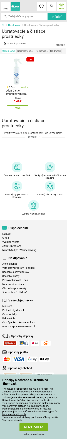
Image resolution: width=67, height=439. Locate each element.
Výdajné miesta (10, 242)
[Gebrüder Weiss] (46, 343)
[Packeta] (10, 343)
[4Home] (4, 25)
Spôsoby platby (10, 276)
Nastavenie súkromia (14, 414)
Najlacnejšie (42, 51)
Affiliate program (11, 246)
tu (21, 420)
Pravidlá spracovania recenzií (18, 326)
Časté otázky (9, 314)
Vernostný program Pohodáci (18, 268)
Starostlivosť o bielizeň (14, 292)
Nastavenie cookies (13, 284)
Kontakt (6, 233)
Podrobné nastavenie (33, 434)
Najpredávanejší (25, 51)
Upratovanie (14, 25)
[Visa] (19, 359)
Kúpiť (18, 107)
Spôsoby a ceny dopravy (15, 272)
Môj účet (7, 306)
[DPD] (35, 343)
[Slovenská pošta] (24, 343)
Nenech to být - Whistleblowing (19, 250)
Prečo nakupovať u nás (15, 280)
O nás (5, 238)
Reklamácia (8, 318)
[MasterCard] (7, 359)
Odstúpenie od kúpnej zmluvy (18, 322)
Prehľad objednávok (13, 310)
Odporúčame (8, 51)
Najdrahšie (55, 51)
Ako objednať (9, 264)
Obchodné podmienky (14, 288)
